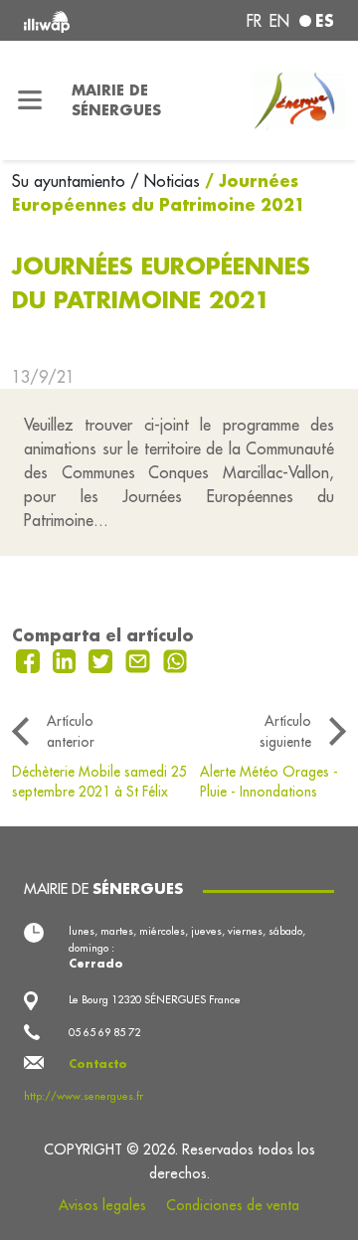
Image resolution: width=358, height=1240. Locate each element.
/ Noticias (165, 181)
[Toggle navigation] (30, 100)
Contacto (98, 1064)
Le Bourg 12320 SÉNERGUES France (155, 999)
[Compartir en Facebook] (30, 659)
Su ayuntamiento (71, 181)
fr (254, 21)
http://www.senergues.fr (83, 1096)
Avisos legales (102, 1205)
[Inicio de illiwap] (81, 20)
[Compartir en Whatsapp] (175, 659)
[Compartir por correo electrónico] (140, 659)
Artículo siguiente (285, 731)
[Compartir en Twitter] (103, 659)
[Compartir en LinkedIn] (67, 659)
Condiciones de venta (232, 1205)
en (279, 21)
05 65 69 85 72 (104, 1032)
